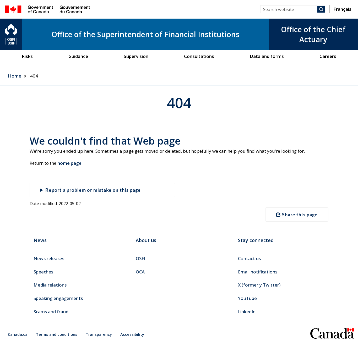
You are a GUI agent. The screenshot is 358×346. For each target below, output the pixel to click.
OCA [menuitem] (140, 272)
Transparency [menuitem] (99, 334)
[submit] (321, 9)
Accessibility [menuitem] (132, 334)
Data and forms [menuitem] (267, 56)
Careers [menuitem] (327, 56)
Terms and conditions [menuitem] (56, 334)
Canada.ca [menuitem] (18, 334)
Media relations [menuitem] (50, 285)
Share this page (300, 214)
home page (69, 163)
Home (14, 76)
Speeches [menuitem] (43, 272)
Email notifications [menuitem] (257, 272)
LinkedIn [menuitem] (247, 312)
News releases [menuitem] (49, 258)
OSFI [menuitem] (140, 258)
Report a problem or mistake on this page (93, 190)
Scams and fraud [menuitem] (51, 312)
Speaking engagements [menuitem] (58, 298)
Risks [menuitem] (27, 56)
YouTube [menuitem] (247, 298)
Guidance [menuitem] (78, 56)
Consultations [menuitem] (199, 56)
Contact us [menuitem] (249, 258)
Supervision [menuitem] (136, 56)
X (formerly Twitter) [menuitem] (259, 285)
